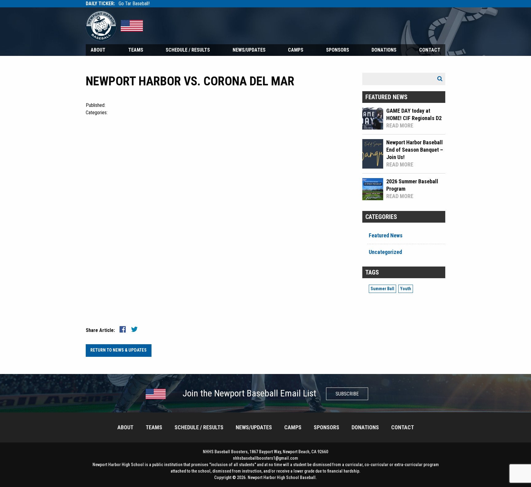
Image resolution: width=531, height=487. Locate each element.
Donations (384, 50)
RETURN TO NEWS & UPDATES (118, 350)
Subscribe (347, 394)
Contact (429, 50)
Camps (295, 50)
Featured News (386, 235)
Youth (405, 288)
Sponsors (337, 50)
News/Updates (249, 50)
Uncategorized (385, 252)
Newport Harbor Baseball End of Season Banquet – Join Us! (414, 149)
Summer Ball (382, 288)
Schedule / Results (188, 50)
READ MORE (399, 125)
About (98, 50)
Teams (135, 50)
